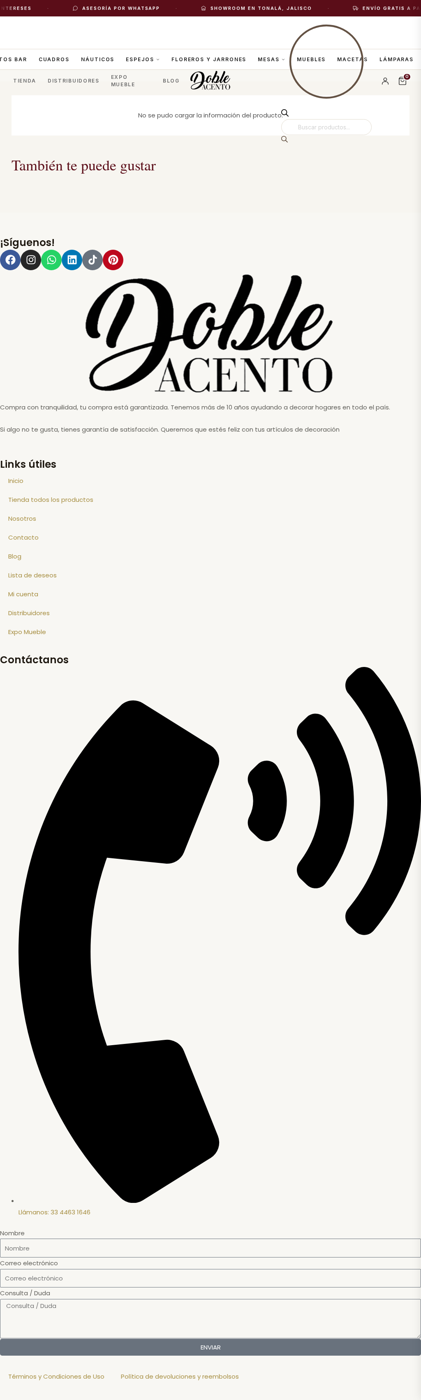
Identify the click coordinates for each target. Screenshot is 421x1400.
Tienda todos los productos (50, 499)
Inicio (15, 480)
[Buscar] (284, 140)
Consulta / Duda (25, 1293)
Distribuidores (73, 81)
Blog (171, 81)
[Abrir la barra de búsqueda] (285, 114)
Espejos (140, 59)
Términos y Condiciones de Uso (56, 1376)
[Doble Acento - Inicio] (211, 81)
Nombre (12, 1233)
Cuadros (54, 59)
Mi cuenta (23, 594)
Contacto (23, 537)
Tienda (24, 81)
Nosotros (22, 518)
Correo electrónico (29, 1263)
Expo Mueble (123, 80)
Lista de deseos (32, 575)
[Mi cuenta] (385, 81)
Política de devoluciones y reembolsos (180, 1376)
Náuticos (97, 59)
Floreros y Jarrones (208, 59)
